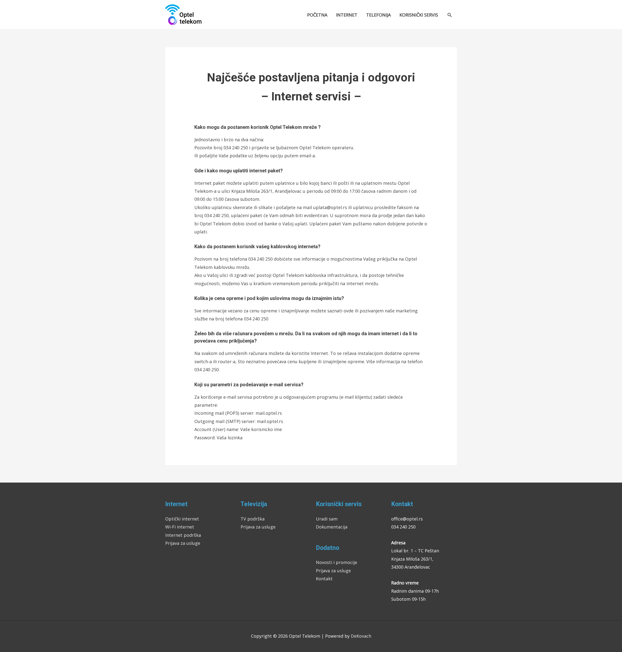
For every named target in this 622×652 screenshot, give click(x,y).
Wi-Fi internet (179, 527)
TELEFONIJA (378, 15)
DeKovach (361, 636)
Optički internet (182, 519)
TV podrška (253, 519)
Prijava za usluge (182, 543)
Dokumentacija (331, 527)
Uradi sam (326, 519)
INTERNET (346, 15)
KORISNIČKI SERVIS (418, 15)
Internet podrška (183, 535)
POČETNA (317, 15)
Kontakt (324, 579)
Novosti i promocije (336, 562)
